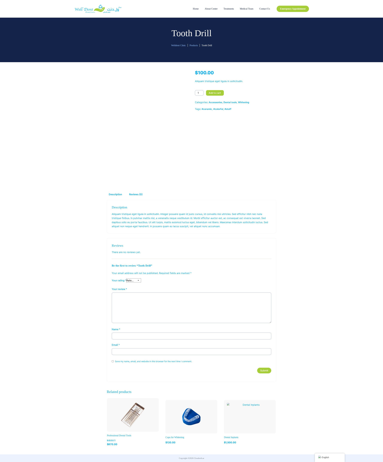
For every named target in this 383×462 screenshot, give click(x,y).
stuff (228, 109)
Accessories (215, 102)
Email (116, 344)
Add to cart (215, 92)
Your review (119, 289)
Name (116, 329)
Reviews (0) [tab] (136, 194)
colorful (219, 109)
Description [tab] (115, 194)
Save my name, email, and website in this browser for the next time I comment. (153, 361)
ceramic (207, 109)
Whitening (243, 102)
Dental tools (230, 102)
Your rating (119, 280)
